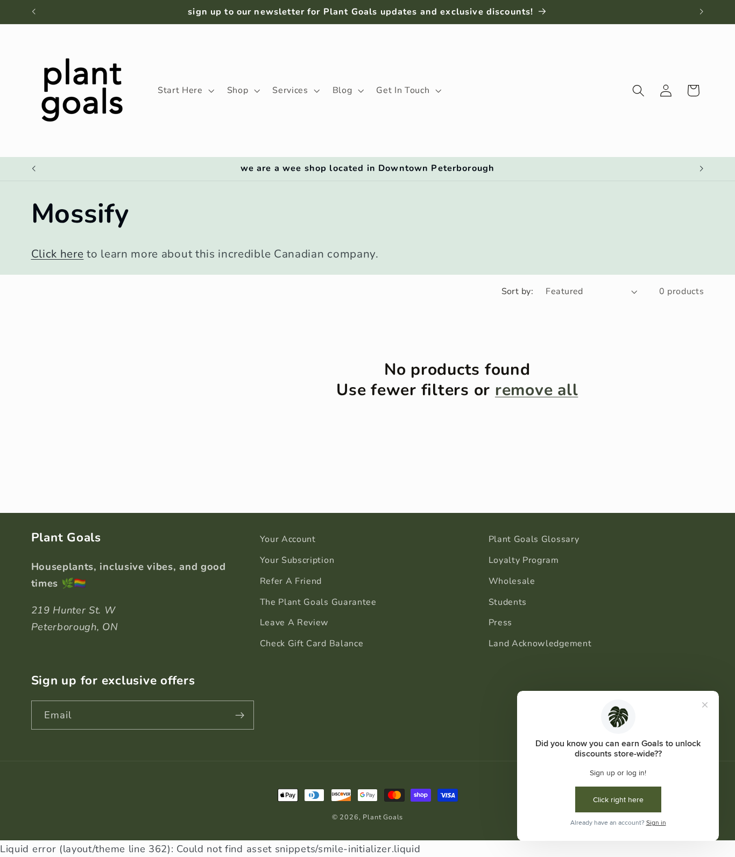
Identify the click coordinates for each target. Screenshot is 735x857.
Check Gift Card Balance (312, 643)
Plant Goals (383, 817)
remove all (536, 390)
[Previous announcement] (33, 12)
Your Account (288, 539)
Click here (57, 253)
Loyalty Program (524, 560)
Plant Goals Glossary (534, 539)
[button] (185, 90)
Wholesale (512, 581)
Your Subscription (297, 560)
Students (508, 602)
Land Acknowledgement (540, 643)
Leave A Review (294, 623)
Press (500, 623)
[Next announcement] (701, 12)
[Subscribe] (239, 715)
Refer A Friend (291, 581)
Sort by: (517, 291)
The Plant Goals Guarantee (318, 602)
